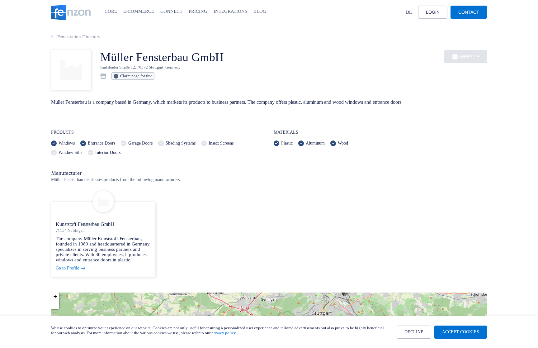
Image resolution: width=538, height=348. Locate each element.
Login (433, 12)
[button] (55, 297)
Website (469, 56)
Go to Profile (67, 268)
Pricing (198, 11)
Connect (171, 11)
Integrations (230, 11)
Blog (259, 11)
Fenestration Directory (79, 36)
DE (409, 12)
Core (111, 11)
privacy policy (223, 333)
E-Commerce (138, 11)
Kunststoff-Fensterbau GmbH (85, 224)
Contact (468, 12)
